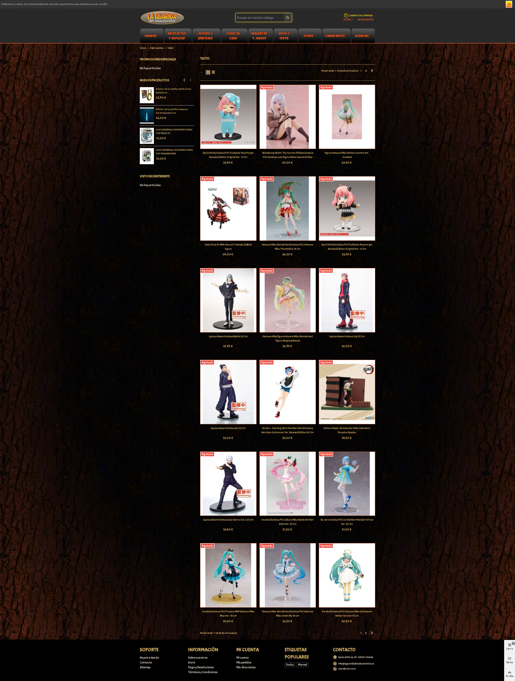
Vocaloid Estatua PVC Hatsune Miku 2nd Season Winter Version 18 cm (347, 613)
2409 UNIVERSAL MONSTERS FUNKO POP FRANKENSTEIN (174, 151)
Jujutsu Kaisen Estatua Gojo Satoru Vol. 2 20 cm (228, 519)
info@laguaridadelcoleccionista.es (356, 663)
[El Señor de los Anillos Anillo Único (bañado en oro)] (147, 95)
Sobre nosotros (198, 658)
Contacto (146, 662)
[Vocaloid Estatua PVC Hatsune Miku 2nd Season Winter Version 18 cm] (347, 575)
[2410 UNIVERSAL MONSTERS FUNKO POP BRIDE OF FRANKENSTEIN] (147, 136)
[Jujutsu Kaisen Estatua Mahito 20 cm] (228, 300)
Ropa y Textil (284, 36)
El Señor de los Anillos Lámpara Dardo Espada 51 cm (172, 111)
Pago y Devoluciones (201, 667)
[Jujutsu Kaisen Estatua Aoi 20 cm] (228, 392)
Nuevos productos (154, 80)
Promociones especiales (158, 59)
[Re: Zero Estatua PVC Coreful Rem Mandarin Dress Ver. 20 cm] (347, 484)
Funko (290, 665)
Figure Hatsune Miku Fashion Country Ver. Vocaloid (347, 155)
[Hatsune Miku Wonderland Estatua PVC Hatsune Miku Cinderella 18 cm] (288, 575)
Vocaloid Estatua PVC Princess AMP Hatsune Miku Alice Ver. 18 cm (228, 613)
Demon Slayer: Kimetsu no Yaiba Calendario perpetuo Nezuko (347, 430)
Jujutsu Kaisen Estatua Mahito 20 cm (228, 336)
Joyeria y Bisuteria (205, 36)
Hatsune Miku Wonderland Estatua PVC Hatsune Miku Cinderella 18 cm (287, 613)
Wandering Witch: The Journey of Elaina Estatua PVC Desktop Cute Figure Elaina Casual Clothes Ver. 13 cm (287, 157)
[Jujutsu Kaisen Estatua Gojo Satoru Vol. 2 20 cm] (228, 484)
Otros (308, 35)
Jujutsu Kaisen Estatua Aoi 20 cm (228, 428)
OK (509, 4)
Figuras (151, 35)
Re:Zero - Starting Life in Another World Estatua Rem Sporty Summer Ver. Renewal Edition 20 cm (288, 430)
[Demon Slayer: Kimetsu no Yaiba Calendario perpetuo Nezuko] (347, 392)
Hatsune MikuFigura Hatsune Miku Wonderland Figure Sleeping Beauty (288, 338)
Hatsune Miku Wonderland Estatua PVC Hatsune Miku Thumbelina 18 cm (287, 247)
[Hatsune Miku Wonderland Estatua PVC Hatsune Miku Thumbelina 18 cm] (288, 208)
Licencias (362, 35)
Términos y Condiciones (203, 672)
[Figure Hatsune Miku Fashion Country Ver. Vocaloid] (347, 117)
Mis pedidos (243, 662)
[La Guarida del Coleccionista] (162, 17)
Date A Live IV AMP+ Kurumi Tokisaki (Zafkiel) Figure (228, 247)
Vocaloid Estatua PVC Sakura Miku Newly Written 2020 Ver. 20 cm (288, 522)
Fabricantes (335, 35)
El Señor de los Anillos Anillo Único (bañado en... (173, 90)
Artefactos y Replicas (177, 36)
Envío (191, 662)
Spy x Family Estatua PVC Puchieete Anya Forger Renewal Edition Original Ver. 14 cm (228, 155)
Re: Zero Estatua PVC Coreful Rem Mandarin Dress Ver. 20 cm (347, 522)
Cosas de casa (233, 36)
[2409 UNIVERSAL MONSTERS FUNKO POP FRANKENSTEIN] (147, 156)
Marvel (302, 665)
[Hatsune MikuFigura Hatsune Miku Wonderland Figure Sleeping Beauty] (288, 300)
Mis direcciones (246, 667)
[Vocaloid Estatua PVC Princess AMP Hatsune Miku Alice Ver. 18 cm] (228, 575)
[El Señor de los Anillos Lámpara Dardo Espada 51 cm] (147, 115)
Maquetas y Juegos (259, 36)
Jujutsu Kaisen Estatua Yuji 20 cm (347, 336)
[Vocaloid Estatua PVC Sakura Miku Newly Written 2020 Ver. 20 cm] (288, 484)
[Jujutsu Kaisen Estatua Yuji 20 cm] (347, 300)
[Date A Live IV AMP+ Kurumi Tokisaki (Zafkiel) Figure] (228, 208)
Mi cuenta (242, 658)
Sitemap (145, 667)
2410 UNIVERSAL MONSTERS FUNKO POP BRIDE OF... (174, 131)
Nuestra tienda (149, 658)
